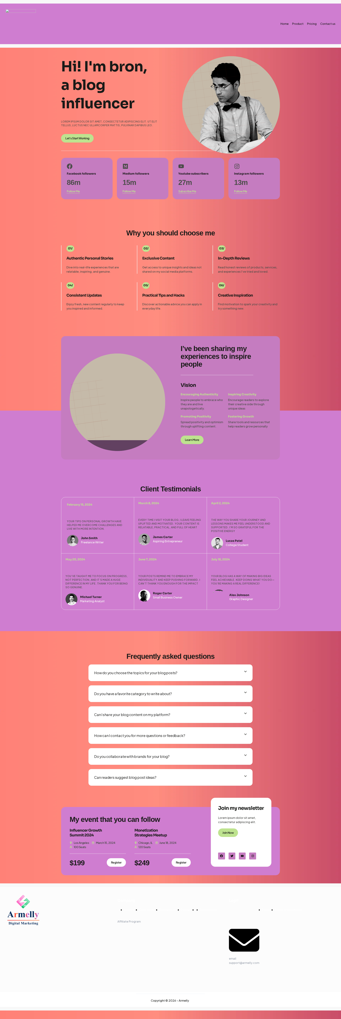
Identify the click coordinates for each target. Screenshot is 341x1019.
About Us (130, 910)
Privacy (267, 910)
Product (298, 24)
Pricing (312, 24)
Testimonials (208, 910)
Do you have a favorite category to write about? (133, 693)
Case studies (148, 910)
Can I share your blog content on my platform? (132, 714)
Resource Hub (168, 910)
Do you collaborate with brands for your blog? (131, 756)
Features (187, 910)
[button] (170, 672)
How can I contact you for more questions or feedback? (139, 735)
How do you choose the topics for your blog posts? (135, 672)
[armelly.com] (21, 23)
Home (284, 24)
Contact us (327, 24)
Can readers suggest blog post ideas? (125, 777)
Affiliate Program (129, 921)
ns (288, 910)
